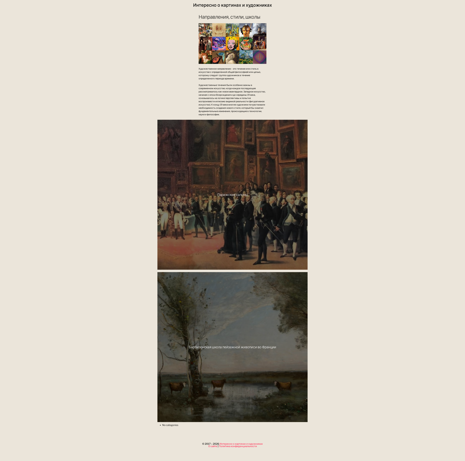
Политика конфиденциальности (238, 446)
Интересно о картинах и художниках (232, 5)
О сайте (212, 446)
